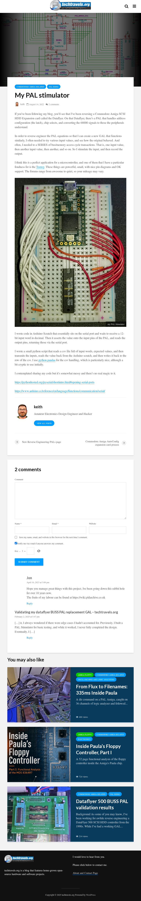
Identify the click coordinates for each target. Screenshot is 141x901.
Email (55, 523)
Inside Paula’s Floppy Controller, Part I (98, 749)
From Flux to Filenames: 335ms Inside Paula (101, 690)
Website (92, 523)
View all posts (44, 423)
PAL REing (53, 86)
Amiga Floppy (85, 675)
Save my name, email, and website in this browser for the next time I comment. (53, 537)
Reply (30, 603)
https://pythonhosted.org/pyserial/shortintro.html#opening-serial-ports (54, 382)
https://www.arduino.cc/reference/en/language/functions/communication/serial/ (60, 391)
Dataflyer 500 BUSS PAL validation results (102, 804)
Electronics (84, 739)
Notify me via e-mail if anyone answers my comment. (40, 543)
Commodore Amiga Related (30, 86)
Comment (19, 479)
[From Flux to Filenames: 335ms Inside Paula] (38, 694)
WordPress (91, 894)
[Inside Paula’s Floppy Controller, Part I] (38, 754)
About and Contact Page (85, 873)
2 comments (54, 104)
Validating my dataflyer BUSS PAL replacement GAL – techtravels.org (66, 612)
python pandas (47, 360)
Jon (29, 578)
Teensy (40, 167)
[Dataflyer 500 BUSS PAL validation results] (38, 814)
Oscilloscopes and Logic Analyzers (96, 679)
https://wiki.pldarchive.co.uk (89, 597)
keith (22, 104)
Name (18, 523)
